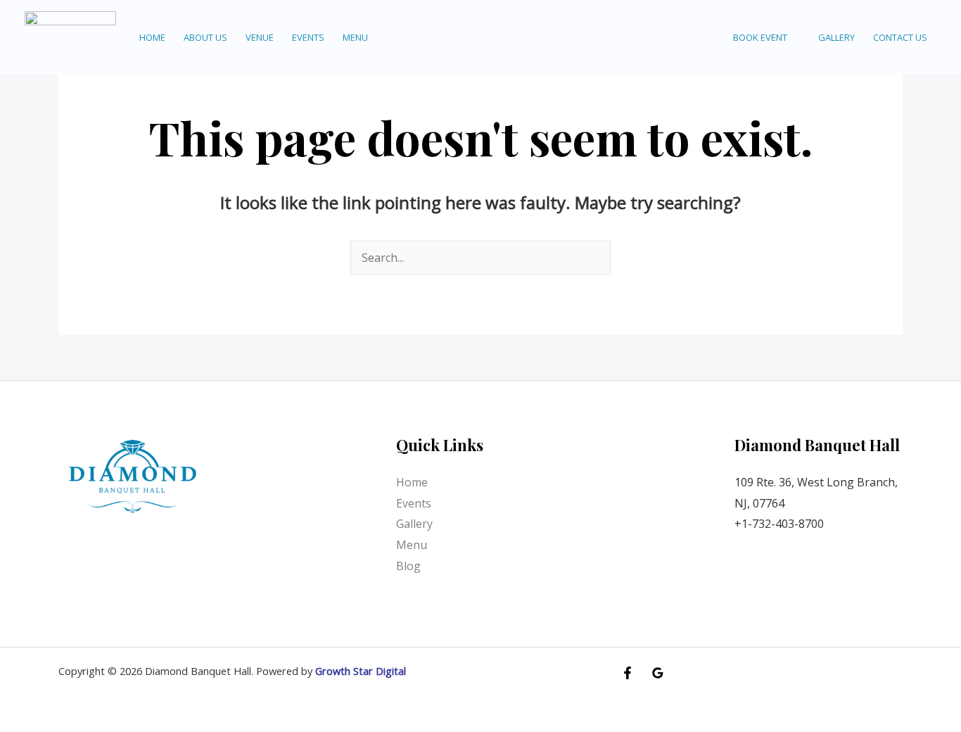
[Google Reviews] (657, 673)
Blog (408, 566)
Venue (260, 37)
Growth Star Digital (360, 671)
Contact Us (900, 37)
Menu (355, 37)
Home (152, 37)
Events (308, 37)
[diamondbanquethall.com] (70, 36)
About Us (205, 37)
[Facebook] (627, 673)
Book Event (760, 37)
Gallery (836, 37)
